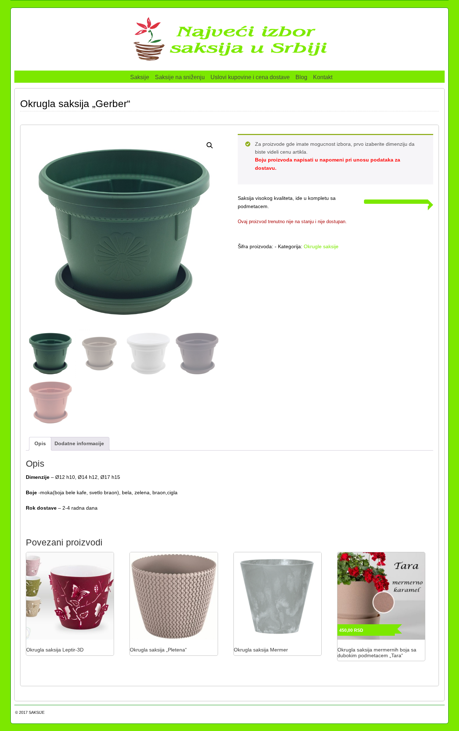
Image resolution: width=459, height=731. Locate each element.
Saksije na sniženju (180, 77)
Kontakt (322, 77)
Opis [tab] (40, 443)
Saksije (139, 77)
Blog (301, 77)
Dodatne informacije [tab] (79, 443)
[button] (209, 145)
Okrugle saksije (321, 246)
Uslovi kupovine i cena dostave (250, 77)
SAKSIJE (36, 712)
